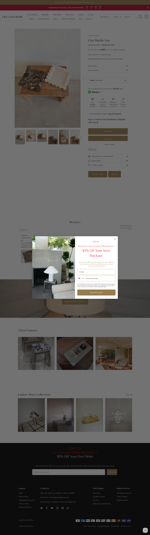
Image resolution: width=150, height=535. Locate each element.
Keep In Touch (96, 292)
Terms (105, 286)
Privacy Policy (100, 286)
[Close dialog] (115, 239)
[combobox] (80, 278)
